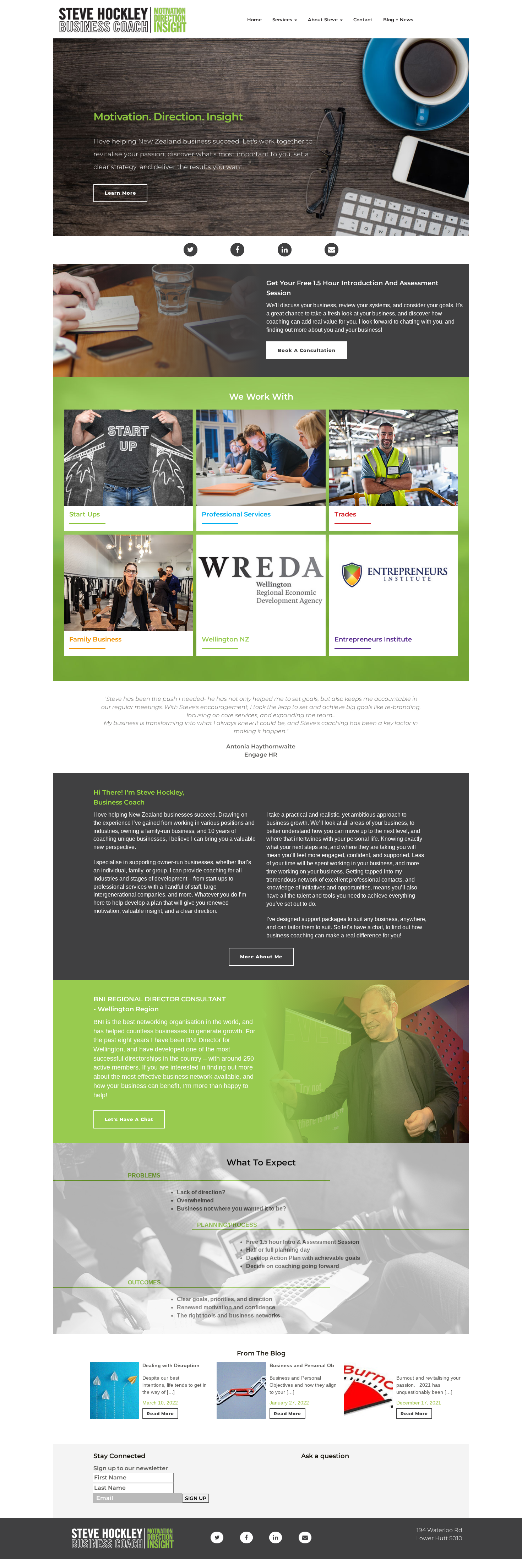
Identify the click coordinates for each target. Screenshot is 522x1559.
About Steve (323, 19)
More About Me (261, 956)
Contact (363, 19)
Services (283, 19)
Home (254, 19)
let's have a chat (129, 1119)
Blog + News (398, 19)
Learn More (120, 193)
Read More (160, 1413)
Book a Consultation (307, 350)
